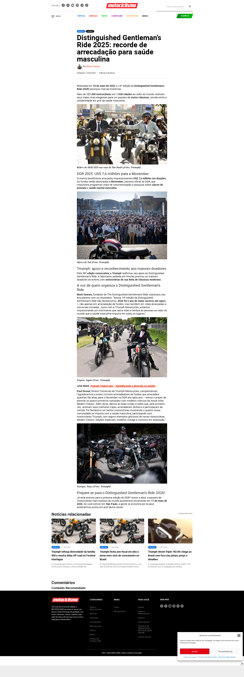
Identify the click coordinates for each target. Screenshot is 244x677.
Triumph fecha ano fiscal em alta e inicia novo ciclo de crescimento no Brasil (119, 555)
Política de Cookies (190, 657)
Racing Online (119, 611)
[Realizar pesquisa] (189, 6)
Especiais (93, 16)
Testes (104, 16)
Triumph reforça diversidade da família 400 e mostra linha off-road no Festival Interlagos (73, 555)
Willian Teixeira (93, 66)
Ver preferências (225, 651)
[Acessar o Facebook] (63, 6)
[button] (239, 635)
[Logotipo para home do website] (122, 5)
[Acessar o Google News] (82, 6)
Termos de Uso (144, 636)
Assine (141, 607)
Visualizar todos (186, 513)
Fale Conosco (144, 622)
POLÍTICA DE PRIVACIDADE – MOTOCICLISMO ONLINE (216, 657)
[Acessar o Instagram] (77, 6)
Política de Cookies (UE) (95, 639)
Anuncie (141, 617)
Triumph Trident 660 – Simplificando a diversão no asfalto (122, 386)
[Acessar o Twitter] (68, 6)
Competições (117, 16)
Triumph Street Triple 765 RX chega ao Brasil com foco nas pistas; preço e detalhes (170, 555)
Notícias (81, 16)
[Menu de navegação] (53, 16)
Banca (145, 16)
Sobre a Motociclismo (96, 608)
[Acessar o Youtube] (73, 6)
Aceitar (195, 651)
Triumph (90, 31)
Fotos (116, 607)
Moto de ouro (95, 626)
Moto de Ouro (132, 16)
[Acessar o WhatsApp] (86, 6)
